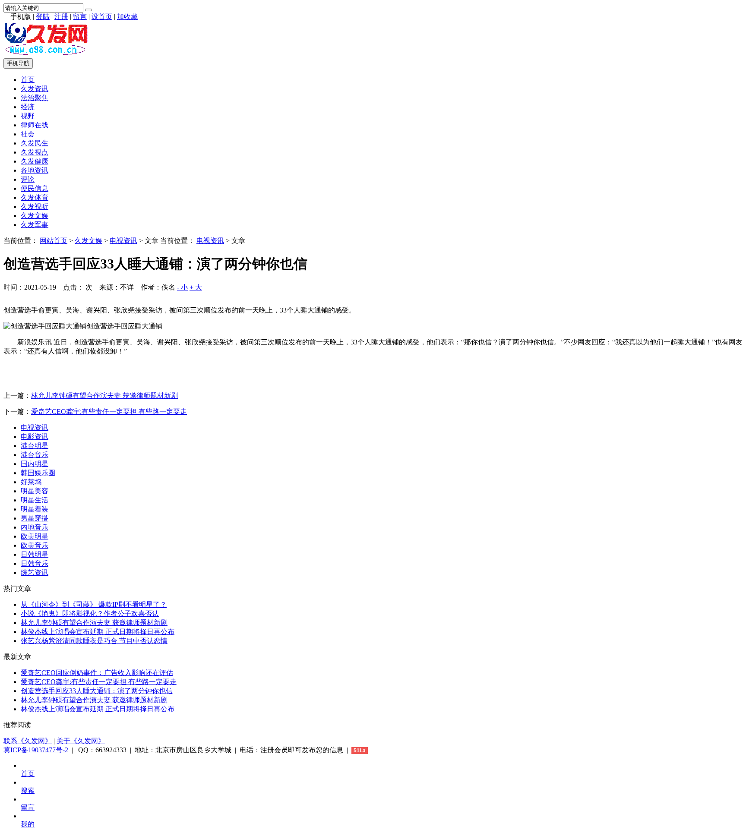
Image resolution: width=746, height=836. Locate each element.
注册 (61, 16)
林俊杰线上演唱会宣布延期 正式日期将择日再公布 (97, 631)
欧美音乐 (34, 545)
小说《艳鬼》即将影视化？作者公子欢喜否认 (90, 613)
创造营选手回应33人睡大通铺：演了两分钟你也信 (97, 690)
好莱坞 (31, 482)
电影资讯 (34, 436)
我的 (28, 824)
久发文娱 (34, 215)
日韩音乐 (34, 563)
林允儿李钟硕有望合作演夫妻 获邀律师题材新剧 (104, 395)
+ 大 (196, 287)
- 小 (182, 287)
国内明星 (34, 463)
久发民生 (34, 143)
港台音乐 (34, 454)
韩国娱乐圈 (38, 472)
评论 (28, 179)
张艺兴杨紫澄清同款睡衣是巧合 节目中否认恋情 (94, 640)
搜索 (28, 790)
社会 (28, 134)
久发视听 (34, 206)
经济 (28, 106)
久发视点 (34, 152)
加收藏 (127, 16)
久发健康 (34, 161)
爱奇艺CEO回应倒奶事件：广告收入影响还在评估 (97, 672)
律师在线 (34, 125)
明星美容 (34, 491)
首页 (28, 79)
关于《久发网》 (81, 741)
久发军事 (34, 224)
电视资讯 (123, 240)
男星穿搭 (34, 518)
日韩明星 (34, 554)
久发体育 (34, 197)
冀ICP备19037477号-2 (35, 750)
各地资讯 (34, 170)
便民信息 (34, 188)
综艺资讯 (34, 572)
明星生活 (34, 500)
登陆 (43, 16)
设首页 (102, 16)
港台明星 (34, 445)
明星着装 (34, 509)
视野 (28, 116)
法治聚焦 (34, 97)
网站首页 (53, 240)
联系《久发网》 (27, 741)
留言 (80, 16)
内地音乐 (34, 527)
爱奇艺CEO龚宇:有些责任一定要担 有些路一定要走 (109, 411)
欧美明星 (34, 536)
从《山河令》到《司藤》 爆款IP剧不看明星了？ (94, 604)
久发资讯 (34, 88)
